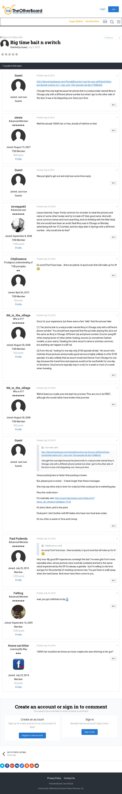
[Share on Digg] (17, 765)
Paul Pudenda (18, 538)
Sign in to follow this (12, 37)
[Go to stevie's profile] (18, 136)
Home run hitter (18, 645)
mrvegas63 (18, 206)
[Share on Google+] (12, 765)
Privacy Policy (54, 778)
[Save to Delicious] (22, 765)
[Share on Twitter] (2, 765)
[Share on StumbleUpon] (32, 765)
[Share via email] (36, 765)
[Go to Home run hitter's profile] (18, 664)
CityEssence (18, 259)
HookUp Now (88, 21)
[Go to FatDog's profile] (18, 612)
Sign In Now (90, 732)
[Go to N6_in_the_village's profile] (18, 334)
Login (102, 9)
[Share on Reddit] (27, 765)
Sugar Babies (72, 21)
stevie (18, 117)
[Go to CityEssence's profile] (18, 281)
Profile (18, 159)
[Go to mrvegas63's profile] (18, 225)
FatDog (18, 593)
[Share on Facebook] (7, 765)
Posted (45, 75)
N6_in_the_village (18, 315)
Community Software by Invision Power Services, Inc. (61, 788)
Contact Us (69, 778)
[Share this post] (117, 75)
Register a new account (32, 735)
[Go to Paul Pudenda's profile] (18, 557)
